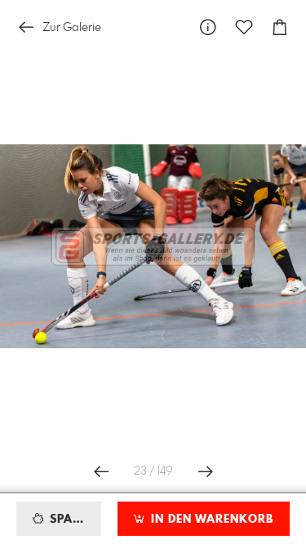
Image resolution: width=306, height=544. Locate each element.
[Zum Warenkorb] (280, 27)
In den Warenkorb (210, 519)
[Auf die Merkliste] (244, 27)
